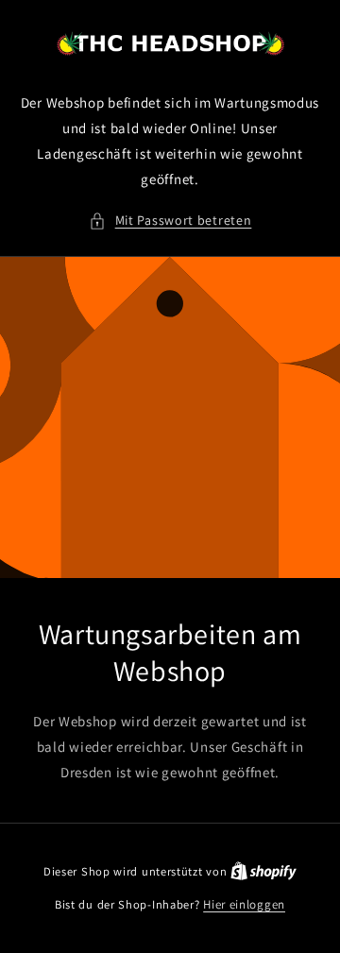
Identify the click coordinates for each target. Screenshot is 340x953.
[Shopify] (263, 871)
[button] (170, 220)
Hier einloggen (244, 904)
